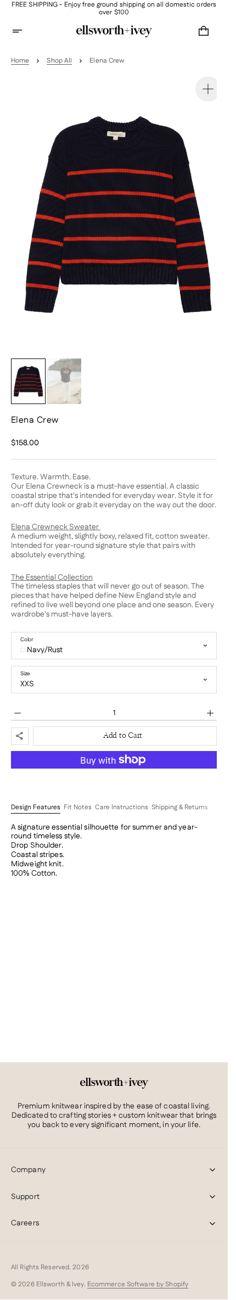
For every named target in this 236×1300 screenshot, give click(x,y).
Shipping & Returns (179, 797)
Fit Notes (78, 797)
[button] (24, 31)
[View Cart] (203, 31)
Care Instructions (121, 797)
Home (20, 61)
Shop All (59, 61)
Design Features (35, 797)
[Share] (20, 725)
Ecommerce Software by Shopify (137, 1284)
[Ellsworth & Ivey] (114, 1083)
